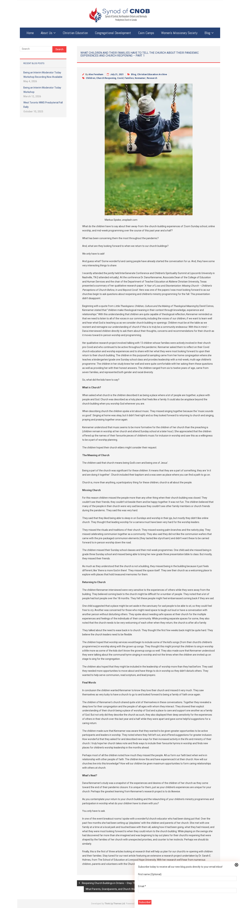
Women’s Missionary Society (179, 33)
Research (152, 78)
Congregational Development (113, 33)
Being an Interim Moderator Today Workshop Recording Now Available (42, 74)
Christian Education (75, 33)
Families (129, 78)
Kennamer (140, 78)
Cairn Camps (146, 33)
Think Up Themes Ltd (115, 903)
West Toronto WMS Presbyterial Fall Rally (43, 104)
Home (30, 33)
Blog (207, 33)
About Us (46, 33)
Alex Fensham (95, 74)
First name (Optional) (149, 874)
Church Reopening (106, 78)
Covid (120, 78)
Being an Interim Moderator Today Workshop (42, 89)
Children (90, 78)
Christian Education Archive (152, 74)
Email (142, 886)
